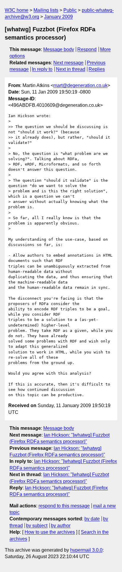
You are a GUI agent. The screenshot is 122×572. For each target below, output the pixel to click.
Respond (87, 49)
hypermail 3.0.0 (86, 550)
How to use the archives (50, 532)
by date (92, 518)
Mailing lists (45, 10)
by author (60, 525)
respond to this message (64, 505)
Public (70, 10)
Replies (97, 69)
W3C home (16, 10)
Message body (58, 49)
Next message (68, 62)
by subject (36, 525)
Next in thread (70, 69)
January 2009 (58, 16)
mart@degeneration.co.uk (80, 85)
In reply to (42, 69)
